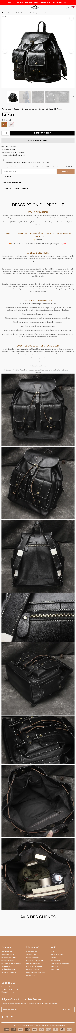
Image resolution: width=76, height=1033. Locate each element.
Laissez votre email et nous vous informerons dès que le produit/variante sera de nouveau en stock (36, 167)
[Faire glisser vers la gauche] (5, 51)
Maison (3, 13)
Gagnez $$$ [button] (8, 982)
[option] (38, 51)
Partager (72, 18)
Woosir (12, 149)
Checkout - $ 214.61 (42, 133)
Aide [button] (53, 947)
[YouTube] (12, 1016)
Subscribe (66, 171)
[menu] (2, 7)
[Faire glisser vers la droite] (71, 51)
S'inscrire (66, 1010)
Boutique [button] (6, 947)
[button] (67, 7)
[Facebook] (2, 1016)
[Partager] (72, 18)
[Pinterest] (7, 1016)
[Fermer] (73, 2)
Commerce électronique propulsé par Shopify (36, 1025)
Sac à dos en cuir (19, 155)
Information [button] (32, 947)
